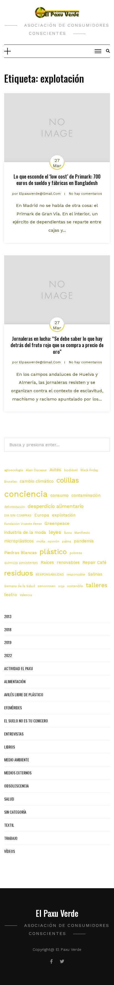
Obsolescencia (16, 786)
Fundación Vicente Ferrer (23, 524)
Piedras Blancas (20, 552)
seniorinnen (47, 586)
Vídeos (9, 851)
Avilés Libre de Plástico (23, 694)
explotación (64, 515)
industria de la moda (25, 532)
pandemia (84, 541)
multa (41, 541)
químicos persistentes (21, 563)
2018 (7, 629)
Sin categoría (15, 812)
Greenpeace (57, 523)
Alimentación (14, 681)
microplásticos (19, 541)
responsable (76, 574)
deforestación (14, 507)
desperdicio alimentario (56, 506)
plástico (53, 551)
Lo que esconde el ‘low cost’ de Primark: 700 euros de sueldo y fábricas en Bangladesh (57, 179)
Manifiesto (82, 533)
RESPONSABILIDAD (50, 574)
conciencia (26, 494)
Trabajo (10, 838)
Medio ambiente (16, 759)
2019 (7, 642)
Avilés (55, 469)
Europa (41, 515)
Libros (9, 747)
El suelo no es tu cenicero (26, 721)
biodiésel (71, 470)
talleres (96, 585)
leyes (55, 532)
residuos (18, 573)
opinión (53, 541)
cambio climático (37, 481)
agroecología (13, 470)
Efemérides (13, 707)
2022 (8, 655)
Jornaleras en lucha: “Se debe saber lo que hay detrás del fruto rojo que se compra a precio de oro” (57, 345)
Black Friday (89, 470)
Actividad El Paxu (18, 668)
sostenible (75, 586)
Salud (9, 799)
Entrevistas (14, 734)
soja (61, 586)
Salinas (95, 574)
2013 (7, 616)
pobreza (76, 553)
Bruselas (10, 481)
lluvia (68, 533)
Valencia (26, 595)
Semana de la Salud (19, 586)
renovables (68, 562)
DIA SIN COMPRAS (18, 515)
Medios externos (18, 773)
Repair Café (94, 562)
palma (66, 541)
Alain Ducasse (36, 470)
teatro (10, 594)
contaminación (85, 495)
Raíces (47, 562)
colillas (67, 480)
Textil (9, 825)
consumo (59, 495)
